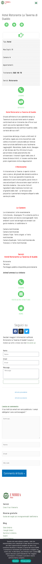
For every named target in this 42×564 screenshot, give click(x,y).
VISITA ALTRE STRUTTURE (21, 300)
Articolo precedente (21, 392)
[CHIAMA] (21, 90)
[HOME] (21, 308)
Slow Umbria (7, 527)
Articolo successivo (21, 398)
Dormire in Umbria (9, 533)
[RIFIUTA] (39, 551)
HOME (21, 314)
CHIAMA (21, 95)
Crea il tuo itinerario (10, 507)
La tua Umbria (8, 538)
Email (5, 359)
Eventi (5, 536)
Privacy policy (29, 558)
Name (5, 350)
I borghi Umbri (8, 530)
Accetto (15, 561)
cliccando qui (31, 343)
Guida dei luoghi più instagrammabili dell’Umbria (20, 516)
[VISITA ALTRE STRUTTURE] (21, 294)
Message (6, 367)
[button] (36, 2)
